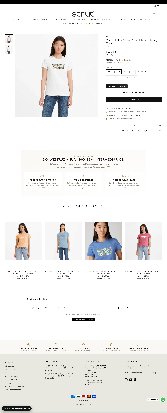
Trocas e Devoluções (12, 376)
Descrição (134, 125)
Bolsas (46, 20)
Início (107, 36)
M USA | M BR (143, 72)
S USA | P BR (129, 72)
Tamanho (110, 67)
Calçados (31, 20)
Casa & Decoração (142, 20)
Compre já (134, 99)
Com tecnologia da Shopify (83, 404)
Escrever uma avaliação (83, 319)
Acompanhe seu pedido (13, 389)
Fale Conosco (9, 366)
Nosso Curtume (10, 369)
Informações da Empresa (13, 383)
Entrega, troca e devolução (134, 131)
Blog (6, 373)
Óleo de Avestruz (72, 24)
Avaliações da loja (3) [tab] (57, 308)
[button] (111, 52)
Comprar (23, 267)
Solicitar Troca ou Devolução (15, 386)
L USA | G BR (113, 77)
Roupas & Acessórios (114, 20)
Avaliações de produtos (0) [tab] (37, 308)
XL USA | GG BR (128, 77)
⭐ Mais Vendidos (95, 24)
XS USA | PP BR (114, 72)
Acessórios (62, 20)
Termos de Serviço (11, 379)
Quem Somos (9, 363)
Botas (16, 20)
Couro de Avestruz (85, 20)
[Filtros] (121, 308)
